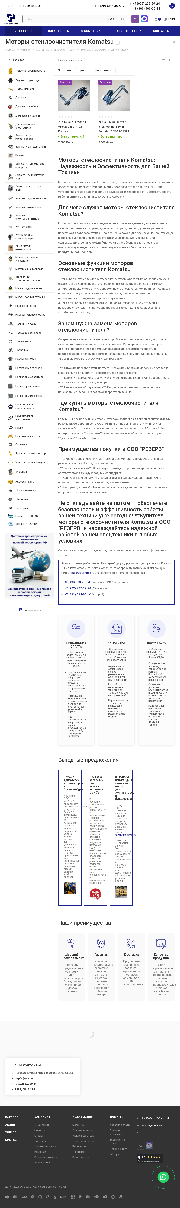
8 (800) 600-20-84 (147, 8)
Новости (39, 1130)
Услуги (10, 1132)
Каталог (11, 1117)
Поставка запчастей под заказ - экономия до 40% (95, 785)
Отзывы (39, 1135)
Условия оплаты (82, 1130)
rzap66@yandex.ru (82, 573)
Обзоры (115, 1154)
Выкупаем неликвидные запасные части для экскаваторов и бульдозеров (121, 788)
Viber (135, 19)
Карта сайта (42, 1162)
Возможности (80, 1157)
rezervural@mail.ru (125, 835)
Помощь (116, 1117)
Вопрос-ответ (119, 1149)
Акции (10, 1124)
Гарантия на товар (83, 1141)
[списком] (163, 60)
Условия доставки (83, 1135)
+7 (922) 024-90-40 (77, 594)
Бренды (11, 1139)
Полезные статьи (45, 1146)
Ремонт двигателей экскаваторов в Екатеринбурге (70, 783)
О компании (41, 1124)
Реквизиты (79, 1146)
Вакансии (40, 1151)
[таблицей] (169, 60)
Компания (42, 1117)
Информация (82, 1117)
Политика (78, 1151)
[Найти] (122, 19)
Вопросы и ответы (46, 1157)
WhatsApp (144, 18)
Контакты (40, 1141)
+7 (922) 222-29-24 (146, 3)
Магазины (78, 1124)
